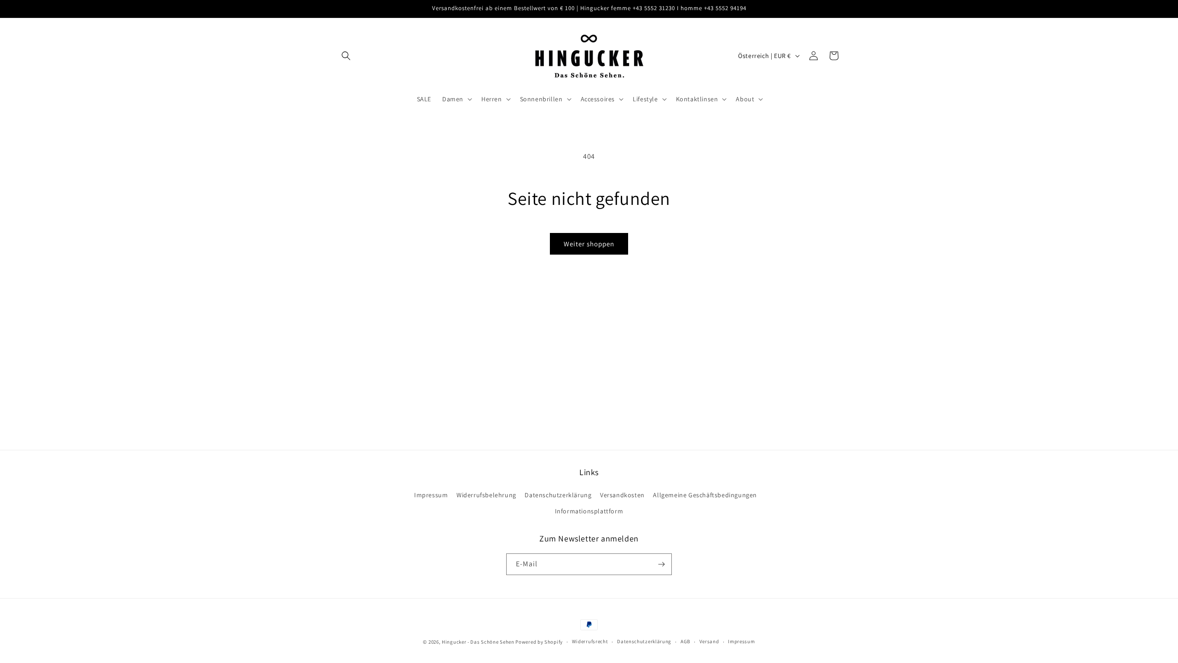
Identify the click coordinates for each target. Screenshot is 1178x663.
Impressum (431, 495)
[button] (346, 56)
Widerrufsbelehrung (486, 495)
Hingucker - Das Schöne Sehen (478, 642)
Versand (709, 641)
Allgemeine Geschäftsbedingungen (705, 495)
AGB (685, 641)
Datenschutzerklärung (558, 495)
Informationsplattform (589, 511)
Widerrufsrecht (590, 641)
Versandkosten (622, 495)
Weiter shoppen (589, 243)
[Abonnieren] (661, 564)
